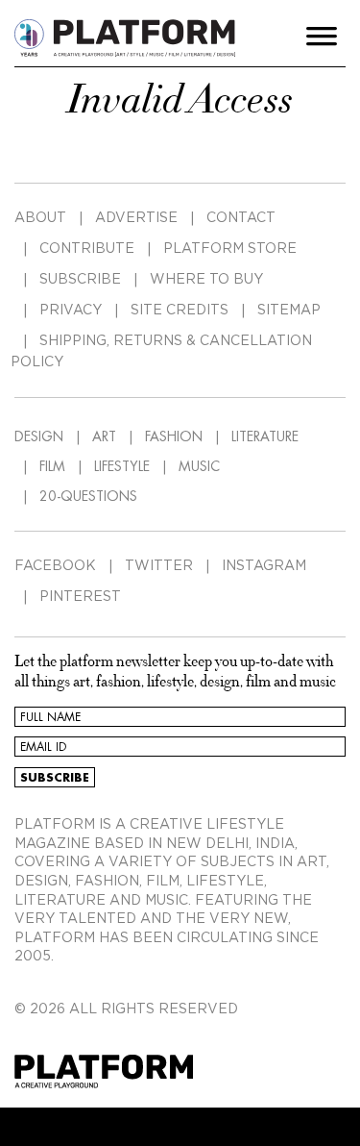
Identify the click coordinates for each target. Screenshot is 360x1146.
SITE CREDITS (179, 310)
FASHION (174, 436)
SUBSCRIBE (80, 279)
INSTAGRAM (264, 566)
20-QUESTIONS (88, 496)
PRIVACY (70, 310)
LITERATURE (265, 436)
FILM (52, 466)
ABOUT (40, 218)
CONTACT (241, 218)
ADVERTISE (136, 218)
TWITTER (159, 566)
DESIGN (38, 436)
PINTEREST (80, 597)
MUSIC (199, 466)
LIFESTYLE (122, 466)
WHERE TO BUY (206, 279)
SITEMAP (289, 310)
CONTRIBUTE (86, 249)
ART (104, 436)
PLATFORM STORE (230, 249)
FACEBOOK (55, 566)
